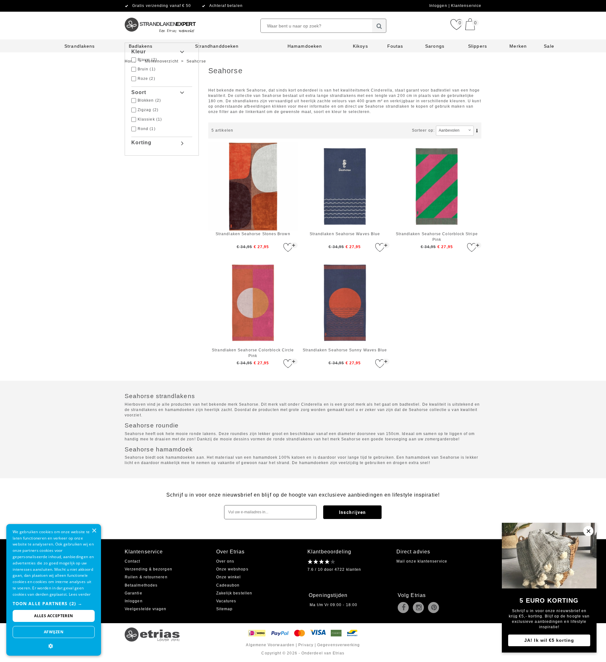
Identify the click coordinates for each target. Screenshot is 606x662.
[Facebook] (405, 608)
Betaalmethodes (141, 585)
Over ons (225, 561)
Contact (132, 561)
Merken (517, 46)
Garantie (133, 593)
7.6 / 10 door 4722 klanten (334, 569)
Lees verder (80, 594)
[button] (54, 603)
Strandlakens (79, 46)
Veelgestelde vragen (146, 609)
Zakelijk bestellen (234, 593)
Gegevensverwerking (338, 645)
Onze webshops (232, 569)
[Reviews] (321, 561)
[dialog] (53, 590)
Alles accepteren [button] (53, 615)
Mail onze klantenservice (421, 561)
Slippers (477, 46)
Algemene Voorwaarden (270, 645)
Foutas (395, 46)
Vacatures (226, 601)
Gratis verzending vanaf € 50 (161, 5)
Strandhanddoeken (217, 46)
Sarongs (434, 46)
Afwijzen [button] (53, 632)
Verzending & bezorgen (148, 569)
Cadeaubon (228, 585)
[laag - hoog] (478, 130)
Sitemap (224, 609)
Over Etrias (230, 551)
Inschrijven (352, 512)
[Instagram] (420, 608)
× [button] (94, 530)
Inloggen (439, 5)
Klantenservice (466, 5)
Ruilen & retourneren (146, 577)
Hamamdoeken (305, 46)
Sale (549, 46)
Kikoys (360, 46)
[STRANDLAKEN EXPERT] (160, 14)
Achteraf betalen (226, 5)
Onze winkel (228, 577)
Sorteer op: (423, 130)
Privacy (305, 645)
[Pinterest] (435, 608)
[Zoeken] (379, 26)
